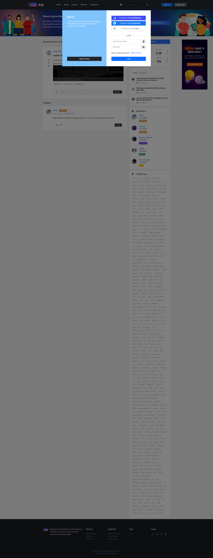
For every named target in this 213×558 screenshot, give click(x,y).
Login (128, 59)
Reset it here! (136, 53)
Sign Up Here (84, 59)
